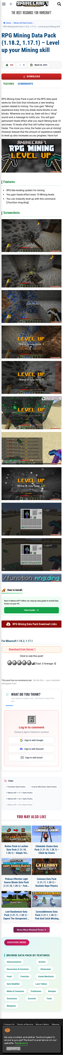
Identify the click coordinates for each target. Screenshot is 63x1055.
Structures (12, 998)
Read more (21, 1043)
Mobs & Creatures (15, 991)
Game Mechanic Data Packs (44, 787)
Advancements (14, 962)
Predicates (36, 991)
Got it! (13, 1049)
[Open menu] (4, 4)
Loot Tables (41, 984)
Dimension (46, 969)
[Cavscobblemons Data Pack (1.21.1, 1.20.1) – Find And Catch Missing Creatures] (46, 899)
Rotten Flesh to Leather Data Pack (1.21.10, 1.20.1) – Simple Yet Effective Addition (16, 850)
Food (9, 976)
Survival (32, 998)
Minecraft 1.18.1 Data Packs (20, 799)
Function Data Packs (17, 787)
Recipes (52, 991)
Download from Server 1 (22, 649)
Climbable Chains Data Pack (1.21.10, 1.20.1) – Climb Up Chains (47, 850)
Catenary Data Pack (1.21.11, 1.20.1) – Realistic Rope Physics (46, 882)
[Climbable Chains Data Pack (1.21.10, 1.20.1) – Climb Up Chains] (46, 834)
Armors (42, 962)
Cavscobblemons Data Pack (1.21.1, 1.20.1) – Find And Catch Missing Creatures (46, 915)
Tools (49, 998)
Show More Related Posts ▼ (31, 930)
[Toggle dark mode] (11, 4)
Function (24, 976)
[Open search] (59, 4)
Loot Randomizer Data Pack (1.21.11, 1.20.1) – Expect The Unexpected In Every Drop (16, 915)
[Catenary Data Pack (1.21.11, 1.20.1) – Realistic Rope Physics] (46, 866)
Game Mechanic (46, 976)
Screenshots (25, 83)
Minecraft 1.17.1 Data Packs (20, 793)
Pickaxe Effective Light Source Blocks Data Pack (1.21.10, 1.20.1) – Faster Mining (16, 883)
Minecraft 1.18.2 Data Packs (20, 805)
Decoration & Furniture (18, 969)
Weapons (11, 1006)
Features (8, 83)
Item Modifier (13, 984)
